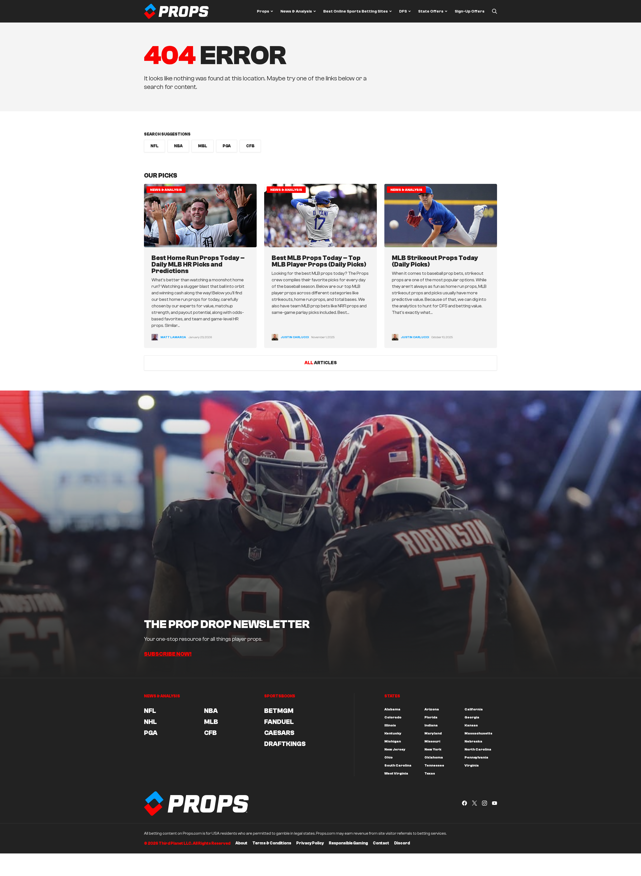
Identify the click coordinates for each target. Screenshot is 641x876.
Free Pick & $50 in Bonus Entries (331, 504)
